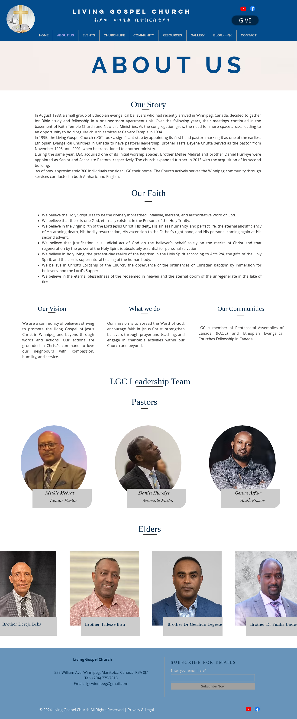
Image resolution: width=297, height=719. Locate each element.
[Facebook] (252, 8)
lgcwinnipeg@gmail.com (107, 683)
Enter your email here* (189, 670)
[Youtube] (243, 8)
